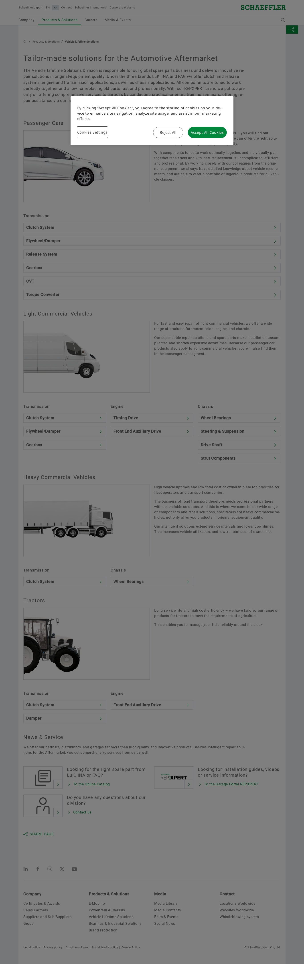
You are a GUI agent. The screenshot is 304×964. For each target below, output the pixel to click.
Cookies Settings (92, 132)
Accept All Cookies (207, 132)
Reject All (168, 132)
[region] (152, 120)
